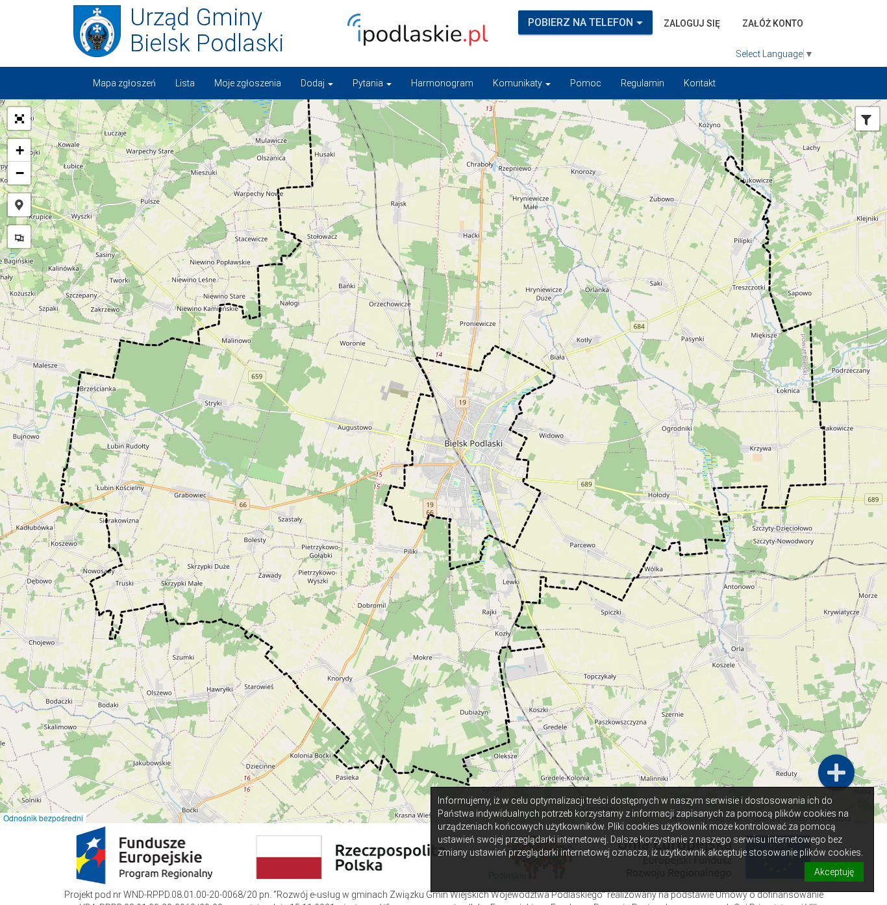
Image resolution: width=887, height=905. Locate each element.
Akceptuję (834, 872)
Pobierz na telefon (580, 22)
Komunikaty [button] (518, 83)
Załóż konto (772, 23)
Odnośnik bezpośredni (43, 817)
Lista (185, 83)
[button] (19, 118)
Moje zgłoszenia (247, 83)
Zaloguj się (692, 23)
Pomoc (585, 83)
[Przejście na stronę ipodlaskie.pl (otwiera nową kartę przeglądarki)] (414, 29)
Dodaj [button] (314, 83)
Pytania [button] (369, 83)
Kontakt (700, 83)
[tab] (866, 120)
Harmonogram (442, 83)
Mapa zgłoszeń (124, 83)
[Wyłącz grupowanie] (19, 236)
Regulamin (642, 83)
